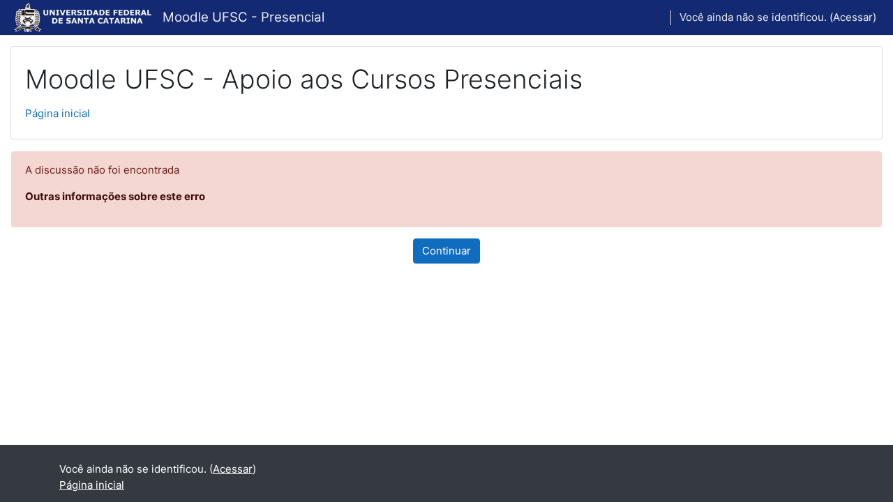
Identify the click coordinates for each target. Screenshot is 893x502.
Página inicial (57, 113)
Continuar (446, 250)
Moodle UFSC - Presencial (243, 17)
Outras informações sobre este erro (115, 196)
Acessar (853, 17)
